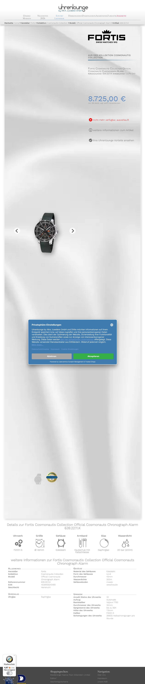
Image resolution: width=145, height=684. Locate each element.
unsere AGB (102, 682)
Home (11, 23)
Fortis (28, 23)
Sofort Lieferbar (59, 17)
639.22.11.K (121, 23)
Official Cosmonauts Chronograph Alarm (90, 23)
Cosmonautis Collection (52, 23)
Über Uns (101, 675)
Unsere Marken (27, 17)
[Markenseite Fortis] (106, 46)
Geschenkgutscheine (59, 682)
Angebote (121, 15)
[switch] (9, 673)
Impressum (102, 678)
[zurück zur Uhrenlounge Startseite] (72, 7)
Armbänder (101, 15)
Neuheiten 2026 (42, 17)
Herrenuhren (75, 15)
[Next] (72, 231)
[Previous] (17, 231)
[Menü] (14, 656)
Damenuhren (88, 15)
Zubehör (111, 15)
